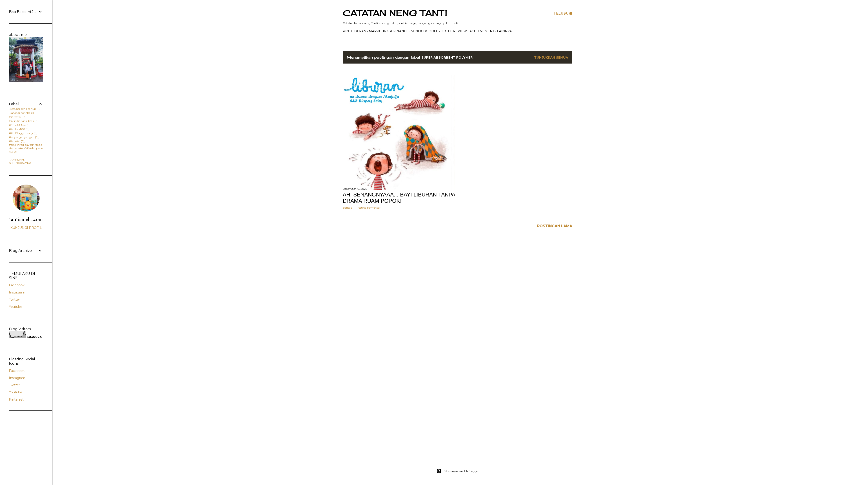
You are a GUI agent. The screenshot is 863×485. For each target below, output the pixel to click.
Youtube (15, 307)
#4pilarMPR (18, 129)
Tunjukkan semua (551, 57)
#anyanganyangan (23, 137)
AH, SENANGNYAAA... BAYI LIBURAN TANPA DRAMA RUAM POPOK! (399, 198)
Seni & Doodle (424, 31)
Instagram (17, 292)
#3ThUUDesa (19, 125)
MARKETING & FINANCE (389, 31)
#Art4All (16, 141)
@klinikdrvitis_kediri (23, 121)
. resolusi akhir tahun (23, 108)
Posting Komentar (368, 207)
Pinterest (16, 399)
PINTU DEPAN (354, 31)
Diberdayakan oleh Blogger (461, 471)
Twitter (14, 300)
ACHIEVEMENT (481, 31)
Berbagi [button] (348, 207)
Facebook (16, 285)
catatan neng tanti (395, 13)
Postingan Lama (554, 226)
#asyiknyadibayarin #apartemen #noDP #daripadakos (26, 148)
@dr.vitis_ (16, 117)
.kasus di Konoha (21, 113)
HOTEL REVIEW (454, 31)
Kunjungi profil (26, 228)
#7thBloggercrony (22, 133)
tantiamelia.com (26, 219)
